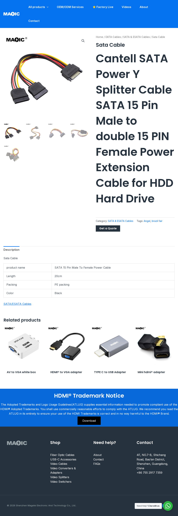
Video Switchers (60, 481)
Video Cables (58, 463)
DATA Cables (113, 37)
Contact (98, 459)
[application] (46, 7)
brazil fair (157, 220)
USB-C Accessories (63, 459)
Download (89, 420)
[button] (83, 41)
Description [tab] (11, 249)
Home (99, 37)
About (97, 455)
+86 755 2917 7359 (149, 472)
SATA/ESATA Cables (17, 304)
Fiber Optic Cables (62, 455)
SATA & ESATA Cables (136, 37)
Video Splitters (59, 477)
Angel (147, 220)
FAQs (96, 463)
